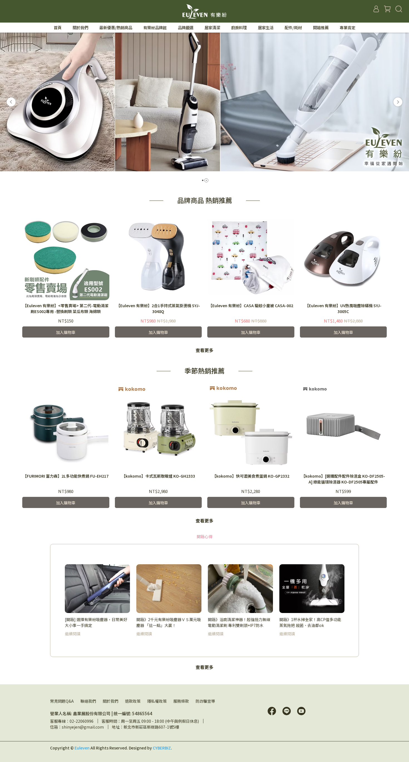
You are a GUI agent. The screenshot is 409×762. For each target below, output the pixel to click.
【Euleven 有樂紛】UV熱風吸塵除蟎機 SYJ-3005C (343, 308)
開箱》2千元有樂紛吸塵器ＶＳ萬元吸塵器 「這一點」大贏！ (168, 622)
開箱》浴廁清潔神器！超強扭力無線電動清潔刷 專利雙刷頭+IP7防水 (239, 622)
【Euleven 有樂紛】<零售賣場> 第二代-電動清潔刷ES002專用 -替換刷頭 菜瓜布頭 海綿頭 (66, 308)
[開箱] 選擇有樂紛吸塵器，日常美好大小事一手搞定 (96, 622)
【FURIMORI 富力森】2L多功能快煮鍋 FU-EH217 (66, 476)
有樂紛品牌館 (155, 27)
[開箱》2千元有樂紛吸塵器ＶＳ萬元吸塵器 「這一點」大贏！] (168, 588)
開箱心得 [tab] (204, 536)
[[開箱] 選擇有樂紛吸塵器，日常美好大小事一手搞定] (97, 588)
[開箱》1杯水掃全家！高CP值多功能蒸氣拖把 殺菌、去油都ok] (311, 588)
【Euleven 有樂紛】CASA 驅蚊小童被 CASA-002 (250, 305)
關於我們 (110, 701)
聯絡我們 (88, 701)
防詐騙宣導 (205, 701)
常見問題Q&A (62, 701)
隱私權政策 (157, 701)
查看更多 (204, 350)
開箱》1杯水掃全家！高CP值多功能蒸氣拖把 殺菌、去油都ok (310, 622)
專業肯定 (347, 27)
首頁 (57, 27)
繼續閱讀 (72, 633)
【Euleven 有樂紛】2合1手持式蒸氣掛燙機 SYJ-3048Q (158, 308)
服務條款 (181, 701)
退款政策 (133, 701)
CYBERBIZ (162, 748)
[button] (11, 101)
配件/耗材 (293, 27)
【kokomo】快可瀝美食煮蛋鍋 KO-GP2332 (250, 476)
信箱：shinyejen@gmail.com (77, 727)
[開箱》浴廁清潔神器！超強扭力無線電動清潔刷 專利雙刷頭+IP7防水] (240, 588)
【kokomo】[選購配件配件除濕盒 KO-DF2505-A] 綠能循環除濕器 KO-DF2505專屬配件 (343, 479)
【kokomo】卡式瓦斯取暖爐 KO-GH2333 (158, 476)
